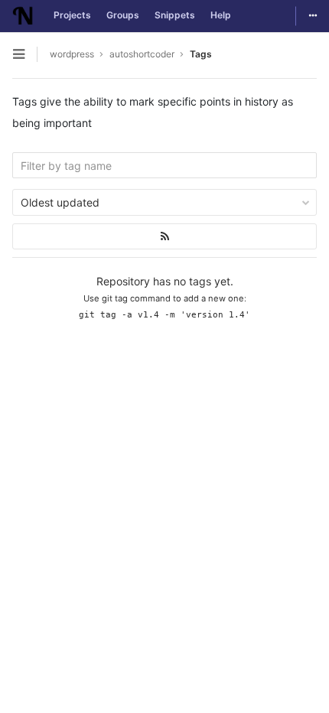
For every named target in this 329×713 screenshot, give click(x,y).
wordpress (72, 54)
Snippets (175, 15)
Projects (72, 15)
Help (220, 15)
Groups (122, 15)
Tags (201, 54)
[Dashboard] (23, 16)
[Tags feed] (164, 236)
